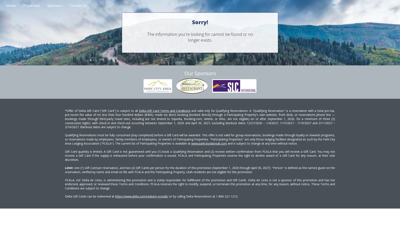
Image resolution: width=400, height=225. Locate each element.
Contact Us (78, 5)
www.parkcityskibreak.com (209, 143)
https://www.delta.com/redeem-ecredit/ (141, 196)
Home (11, 5)
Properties (31, 5)
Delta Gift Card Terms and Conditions (164, 111)
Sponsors (54, 5)
